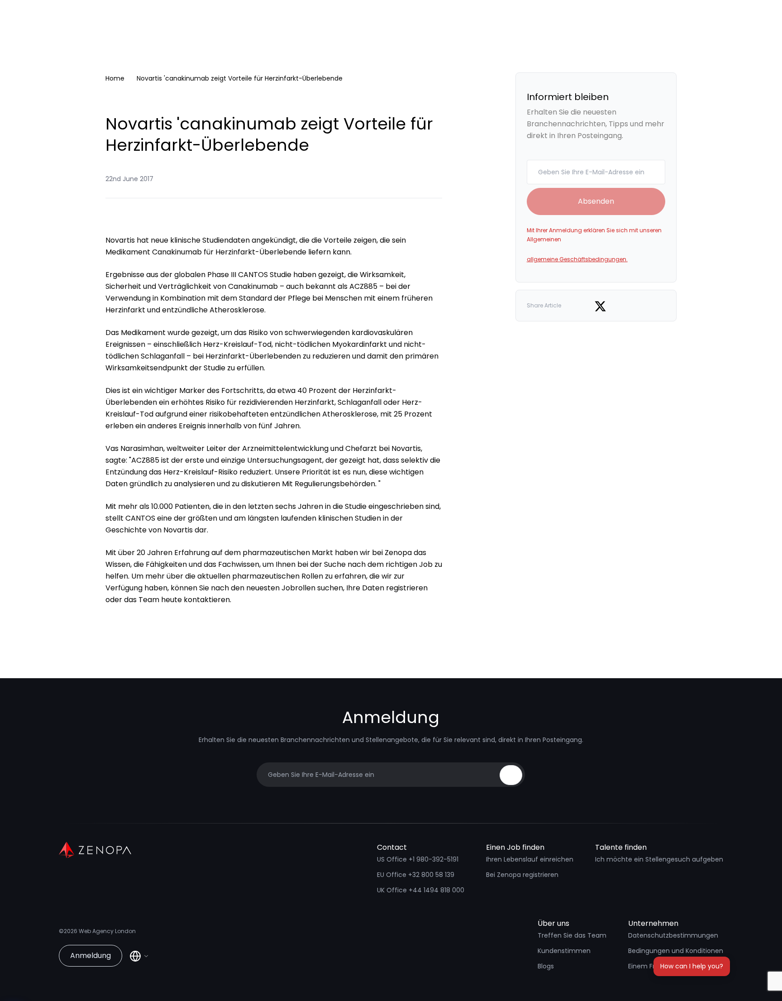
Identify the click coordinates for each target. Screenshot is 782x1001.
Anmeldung (90, 955)
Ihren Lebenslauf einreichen (529, 859)
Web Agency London (107, 931)
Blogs (546, 966)
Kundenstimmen (564, 950)
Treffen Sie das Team (572, 935)
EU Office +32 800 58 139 (415, 874)
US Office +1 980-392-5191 (417, 859)
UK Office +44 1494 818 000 (420, 890)
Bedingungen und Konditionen (675, 950)
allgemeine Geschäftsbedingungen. (577, 259)
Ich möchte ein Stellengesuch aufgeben (659, 859)
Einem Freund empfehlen (668, 966)
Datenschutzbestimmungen (673, 935)
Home (114, 78)
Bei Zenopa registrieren (522, 874)
